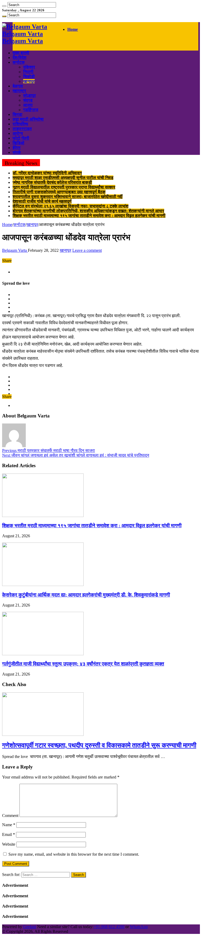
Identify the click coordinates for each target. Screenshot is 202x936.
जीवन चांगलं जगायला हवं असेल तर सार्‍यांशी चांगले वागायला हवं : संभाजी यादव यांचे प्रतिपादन (75, 455)
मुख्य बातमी (21, 53)
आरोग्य (18, 133)
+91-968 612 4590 (108, 926)
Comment (10, 815)
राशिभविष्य (20, 124)
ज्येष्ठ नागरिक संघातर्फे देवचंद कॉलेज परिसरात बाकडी (52, 182)
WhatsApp (139, 926)
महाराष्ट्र (19, 90)
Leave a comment (87, 250)
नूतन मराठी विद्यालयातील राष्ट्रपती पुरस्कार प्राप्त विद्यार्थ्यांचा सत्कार (64, 187)
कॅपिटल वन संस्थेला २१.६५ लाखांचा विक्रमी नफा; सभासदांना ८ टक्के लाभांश (70, 206)
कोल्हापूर (29, 95)
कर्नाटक (19, 62)
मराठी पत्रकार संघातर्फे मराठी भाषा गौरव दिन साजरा (48, 450)
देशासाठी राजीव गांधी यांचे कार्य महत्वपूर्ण (42, 201)
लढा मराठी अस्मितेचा (28, 119)
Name (8, 824)
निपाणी (28, 72)
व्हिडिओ (18, 143)
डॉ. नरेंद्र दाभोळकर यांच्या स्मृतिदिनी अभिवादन (47, 173)
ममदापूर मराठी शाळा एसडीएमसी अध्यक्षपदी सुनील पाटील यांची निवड (63, 177)
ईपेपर (17, 147)
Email (8, 834)
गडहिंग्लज (30, 109)
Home (72, 29)
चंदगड (28, 100)
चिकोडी (29, 76)
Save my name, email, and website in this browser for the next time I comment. (73, 854)
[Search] (4, 6)
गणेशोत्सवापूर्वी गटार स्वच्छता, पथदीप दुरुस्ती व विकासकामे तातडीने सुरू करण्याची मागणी (99, 745)
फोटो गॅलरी (21, 138)
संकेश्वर (29, 67)
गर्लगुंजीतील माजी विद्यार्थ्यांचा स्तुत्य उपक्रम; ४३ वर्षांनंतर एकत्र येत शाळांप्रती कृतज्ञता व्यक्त (83, 664)
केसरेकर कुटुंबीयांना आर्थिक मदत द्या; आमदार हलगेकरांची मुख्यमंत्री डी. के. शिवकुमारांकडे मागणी (86, 595)
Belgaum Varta (15, 250)
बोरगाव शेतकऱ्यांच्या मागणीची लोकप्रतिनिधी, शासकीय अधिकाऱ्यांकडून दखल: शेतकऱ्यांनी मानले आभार (88, 211)
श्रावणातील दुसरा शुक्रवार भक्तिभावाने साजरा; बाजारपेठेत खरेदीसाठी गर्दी (68, 196)
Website (8, 844)
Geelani (29, 926)
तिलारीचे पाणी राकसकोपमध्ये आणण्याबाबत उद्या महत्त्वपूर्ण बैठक (59, 192)
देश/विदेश (19, 57)
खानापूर (29, 81)
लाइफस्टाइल (22, 128)
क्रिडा (17, 114)
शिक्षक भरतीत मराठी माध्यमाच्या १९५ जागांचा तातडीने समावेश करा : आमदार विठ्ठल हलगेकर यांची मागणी (89, 215)
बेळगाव (18, 86)
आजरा (28, 105)
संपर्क (17, 152)
